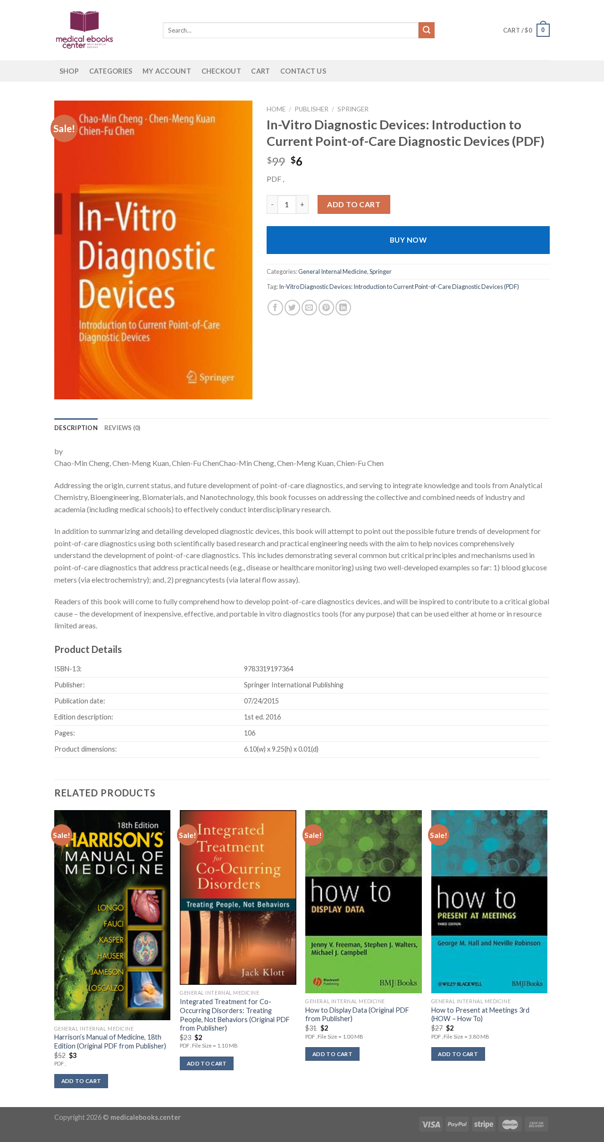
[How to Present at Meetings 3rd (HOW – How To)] (489, 901)
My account (167, 71)
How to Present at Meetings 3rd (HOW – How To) (480, 1014)
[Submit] (427, 30)
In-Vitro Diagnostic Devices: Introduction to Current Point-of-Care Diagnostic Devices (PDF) (399, 286)
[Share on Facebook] (275, 307)
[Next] (547, 957)
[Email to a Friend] (309, 307)
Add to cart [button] (81, 1081)
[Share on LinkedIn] (343, 307)
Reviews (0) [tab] (122, 427)
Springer (353, 109)
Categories (111, 71)
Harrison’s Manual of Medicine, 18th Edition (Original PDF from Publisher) (110, 1041)
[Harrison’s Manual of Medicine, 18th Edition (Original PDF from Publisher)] (112, 915)
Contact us (303, 71)
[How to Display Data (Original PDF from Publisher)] (363, 901)
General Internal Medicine (332, 271)
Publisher (311, 109)
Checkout (221, 71)
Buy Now (408, 240)
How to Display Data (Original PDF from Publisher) (357, 1014)
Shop (69, 71)
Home (276, 109)
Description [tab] (76, 427)
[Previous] (55, 957)
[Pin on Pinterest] (326, 307)
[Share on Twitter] (292, 307)
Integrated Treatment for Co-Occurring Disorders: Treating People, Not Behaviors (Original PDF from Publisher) (235, 1015)
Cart (260, 71)
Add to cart (353, 204)
